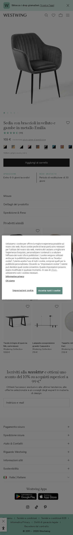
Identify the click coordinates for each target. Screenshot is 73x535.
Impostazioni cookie (23, 290)
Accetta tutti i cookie (49, 290)
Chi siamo (10, 280)
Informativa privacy (15, 276)
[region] (36, 267)
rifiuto (54, 270)
